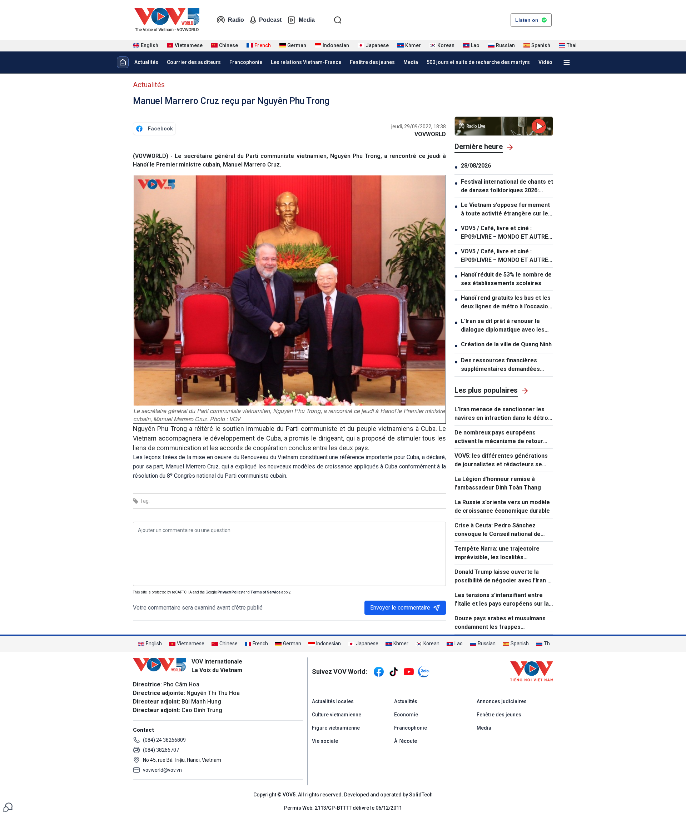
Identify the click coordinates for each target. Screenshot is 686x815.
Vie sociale (325, 741)
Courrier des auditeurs (194, 62)
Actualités (146, 62)
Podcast (270, 20)
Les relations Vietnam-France (306, 62)
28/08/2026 (476, 165)
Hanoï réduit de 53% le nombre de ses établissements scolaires (506, 279)
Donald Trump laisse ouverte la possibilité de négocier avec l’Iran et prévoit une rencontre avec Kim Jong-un (503, 576)
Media (307, 20)
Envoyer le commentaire (400, 607)
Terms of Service (265, 592)
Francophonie (245, 62)
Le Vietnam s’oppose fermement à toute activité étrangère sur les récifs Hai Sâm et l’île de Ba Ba (506, 210)
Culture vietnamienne (336, 714)
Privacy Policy (230, 592)
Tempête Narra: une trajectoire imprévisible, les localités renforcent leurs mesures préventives (497, 553)
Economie (406, 714)
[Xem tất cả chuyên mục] (566, 63)
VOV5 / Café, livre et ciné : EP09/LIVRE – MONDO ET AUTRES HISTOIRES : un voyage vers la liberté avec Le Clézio (506, 233)
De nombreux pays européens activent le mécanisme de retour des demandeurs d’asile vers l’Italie (502, 437)
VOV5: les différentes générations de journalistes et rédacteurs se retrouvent (501, 460)
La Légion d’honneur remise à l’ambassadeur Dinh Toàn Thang (497, 483)
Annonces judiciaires (502, 701)
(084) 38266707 (161, 750)
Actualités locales (333, 701)
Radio (236, 20)
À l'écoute (405, 741)
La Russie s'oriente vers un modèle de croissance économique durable (502, 506)
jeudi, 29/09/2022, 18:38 (418, 126)
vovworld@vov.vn (162, 770)
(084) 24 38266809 (164, 740)
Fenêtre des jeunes (372, 62)
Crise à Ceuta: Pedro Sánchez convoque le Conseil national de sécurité (497, 530)
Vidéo (545, 62)
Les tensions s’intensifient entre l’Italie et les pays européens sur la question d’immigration (501, 600)
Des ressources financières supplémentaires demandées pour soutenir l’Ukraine (500, 365)
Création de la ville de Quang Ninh (506, 344)
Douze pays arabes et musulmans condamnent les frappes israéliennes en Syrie (500, 623)
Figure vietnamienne (336, 728)
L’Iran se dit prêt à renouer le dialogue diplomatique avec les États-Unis (503, 326)
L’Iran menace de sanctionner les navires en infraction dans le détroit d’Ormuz (503, 414)
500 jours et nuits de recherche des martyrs (478, 62)
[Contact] (8, 806)
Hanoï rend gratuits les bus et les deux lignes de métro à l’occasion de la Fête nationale (506, 302)
